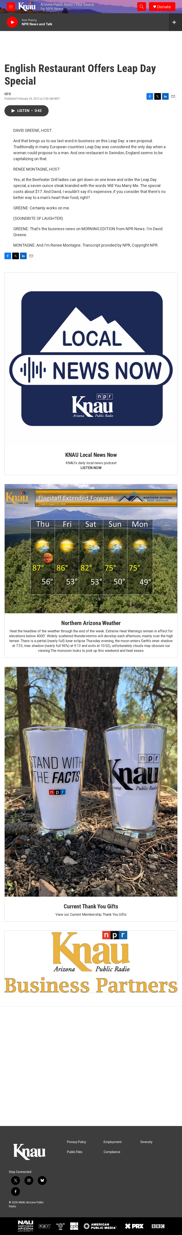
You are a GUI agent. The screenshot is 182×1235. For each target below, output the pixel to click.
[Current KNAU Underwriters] (91, 961)
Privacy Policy (76, 1142)
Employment (113, 1142)
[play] (12, 22)
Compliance (112, 1152)
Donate (164, 6)
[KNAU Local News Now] (91, 359)
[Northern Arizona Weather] (91, 549)
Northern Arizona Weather (91, 623)
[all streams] (175, 22)
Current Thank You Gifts (91, 906)
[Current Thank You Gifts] (91, 782)
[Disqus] (91, 1066)
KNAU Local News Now (91, 455)
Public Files (74, 1152)
